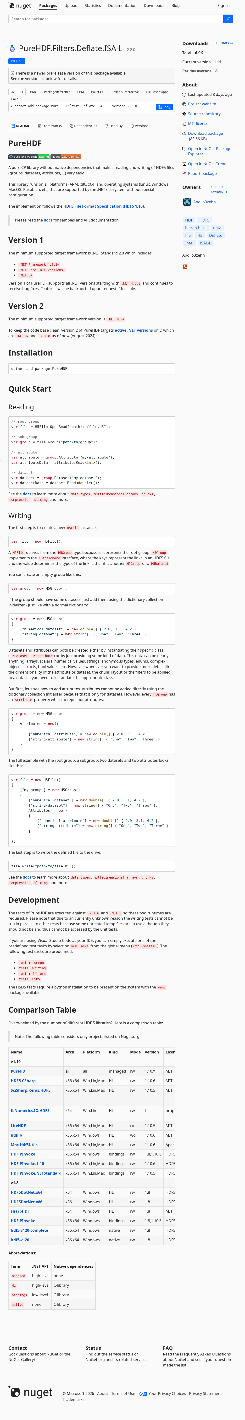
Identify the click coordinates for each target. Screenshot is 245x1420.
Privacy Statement (205, 1393)
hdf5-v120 (20, 1239)
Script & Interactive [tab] (125, 92)
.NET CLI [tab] (17, 92)
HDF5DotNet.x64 (26, 1192)
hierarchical (195, 227)
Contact (17, 1348)
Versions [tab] (141, 126)
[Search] (228, 19)
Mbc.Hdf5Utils (24, 1144)
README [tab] (22, 126)
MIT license (198, 123)
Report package (202, 173)
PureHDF (19, 1071)
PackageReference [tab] (57, 92)
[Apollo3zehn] (187, 202)
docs (48, 220)
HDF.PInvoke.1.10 (27, 1163)
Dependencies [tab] (85, 126)
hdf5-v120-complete (29, 1230)
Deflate (215, 235)
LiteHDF (18, 1125)
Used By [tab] (115, 126)
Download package (205, 133)
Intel (189, 243)
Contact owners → (219, 189)
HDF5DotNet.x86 (26, 1201)
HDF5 (204, 220)
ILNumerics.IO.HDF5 (30, 1110)
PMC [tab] (33, 92)
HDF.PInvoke (23, 1154)
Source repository (204, 113)
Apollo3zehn (204, 202)
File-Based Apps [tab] (157, 92)
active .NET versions (134, 330)
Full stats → (224, 43)
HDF (189, 220)
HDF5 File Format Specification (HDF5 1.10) (103, 206)
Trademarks (73, 1399)
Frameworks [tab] (51, 126)
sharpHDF (20, 1211)
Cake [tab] (14, 99)
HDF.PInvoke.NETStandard (36, 1173)
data (217, 227)
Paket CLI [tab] (98, 92)
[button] (164, 107)
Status (93, 1348)
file (188, 235)
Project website (202, 104)
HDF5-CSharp (23, 1080)
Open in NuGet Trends (208, 163)
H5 (199, 235)
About (102, 1393)
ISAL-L (205, 243)
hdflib (16, 1135)
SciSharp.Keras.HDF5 (30, 1090)
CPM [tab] (80, 92)
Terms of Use (123, 1393)
